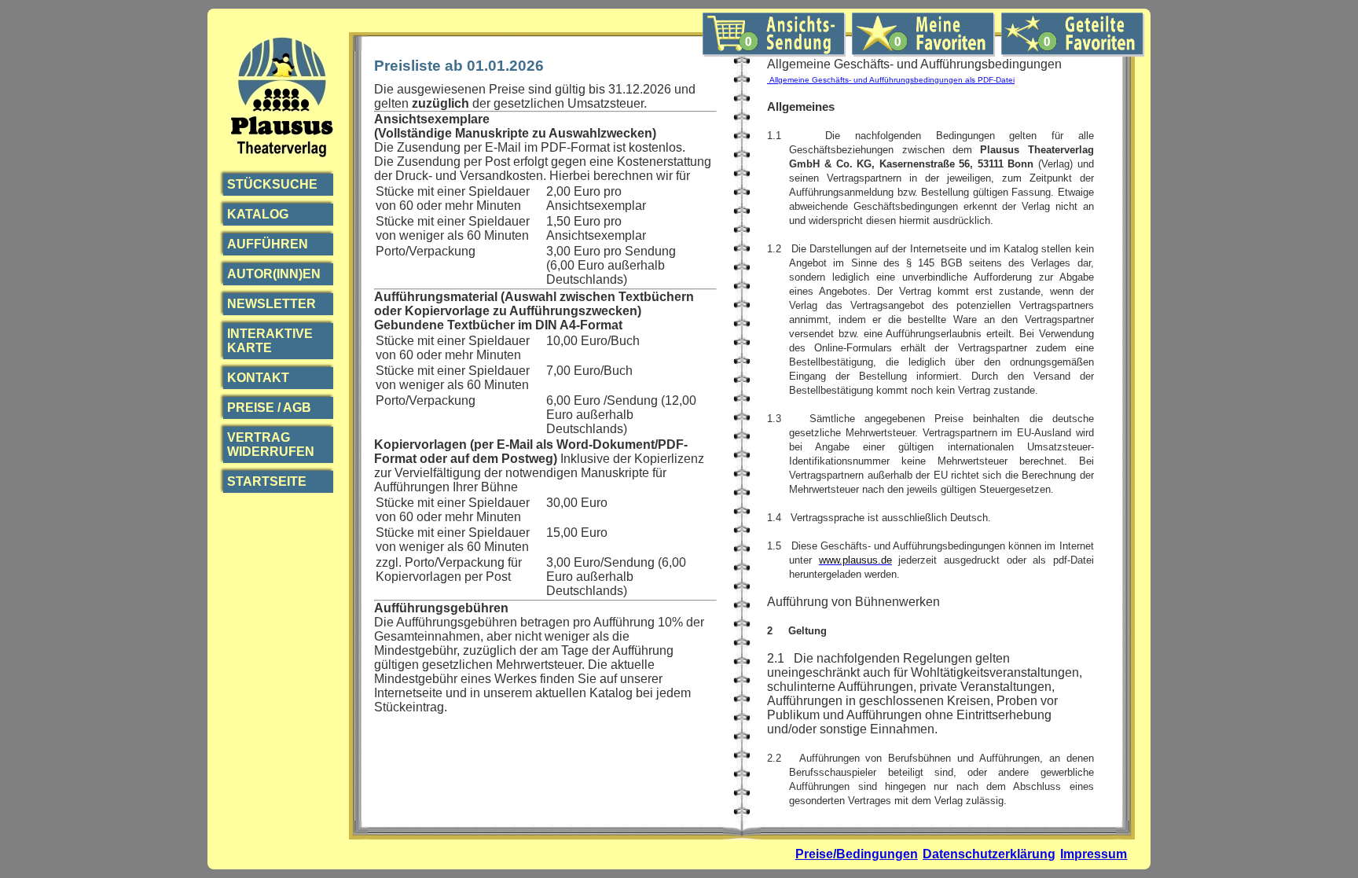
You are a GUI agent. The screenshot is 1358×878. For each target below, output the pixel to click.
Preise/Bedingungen (856, 854)
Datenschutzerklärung (989, 854)
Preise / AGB (269, 407)
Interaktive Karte (270, 341)
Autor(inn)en (274, 274)
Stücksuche (272, 184)
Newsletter (271, 303)
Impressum (1093, 854)
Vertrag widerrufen (270, 444)
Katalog (257, 214)
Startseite (266, 481)
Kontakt (258, 377)
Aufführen (267, 244)
